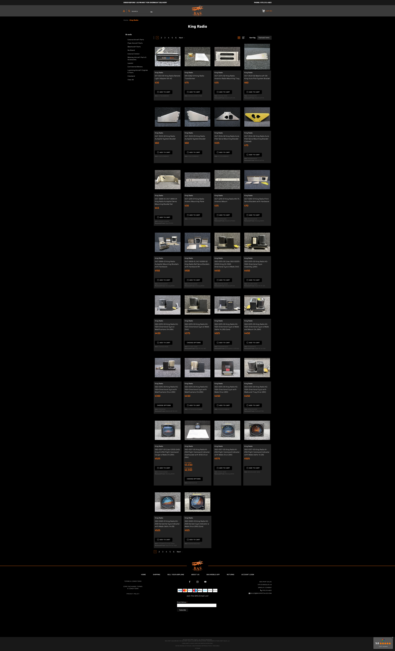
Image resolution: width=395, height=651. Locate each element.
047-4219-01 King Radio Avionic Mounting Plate (194, 200)
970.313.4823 (266, 2)
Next (181, 37)
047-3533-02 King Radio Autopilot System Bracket (165, 137)
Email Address (182, 602)
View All (131, 79)
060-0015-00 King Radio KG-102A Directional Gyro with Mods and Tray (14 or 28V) (256, 389)
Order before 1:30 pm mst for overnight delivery (145, 2)
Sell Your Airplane (175, 574)
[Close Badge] (392, 638)
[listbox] (264, 38)
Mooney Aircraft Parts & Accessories (137, 58)
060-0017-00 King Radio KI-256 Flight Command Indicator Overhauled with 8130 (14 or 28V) (197, 453)
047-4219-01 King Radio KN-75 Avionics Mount (226, 200)
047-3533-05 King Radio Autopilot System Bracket (195, 137)
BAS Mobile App (213, 574)
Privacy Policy (133, 594)
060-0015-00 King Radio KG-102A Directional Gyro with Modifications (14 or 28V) (166, 389)
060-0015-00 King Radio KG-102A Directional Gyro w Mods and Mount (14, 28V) (256, 327)
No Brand (131, 50)
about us (195, 574)
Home (143, 574)
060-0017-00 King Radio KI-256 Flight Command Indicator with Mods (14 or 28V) (227, 452)
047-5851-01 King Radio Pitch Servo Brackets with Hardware (256, 200)
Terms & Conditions (133, 581)
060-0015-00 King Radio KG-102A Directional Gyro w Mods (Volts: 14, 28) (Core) (226, 327)
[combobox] (141, 11)
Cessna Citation (133, 54)
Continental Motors (135, 66)
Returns (230, 574)
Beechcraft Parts (134, 46)
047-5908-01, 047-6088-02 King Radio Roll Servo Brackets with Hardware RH (197, 264)
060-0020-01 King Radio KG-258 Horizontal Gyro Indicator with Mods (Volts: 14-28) (167, 524)
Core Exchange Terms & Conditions (132, 587)
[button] (197, 628)
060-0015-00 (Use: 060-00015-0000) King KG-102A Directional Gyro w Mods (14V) (227, 264)
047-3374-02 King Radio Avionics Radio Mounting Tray (226, 77)
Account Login (247, 574)
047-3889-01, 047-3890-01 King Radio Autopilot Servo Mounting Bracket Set (166, 201)
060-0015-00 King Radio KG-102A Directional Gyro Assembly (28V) (256, 264)
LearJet (130, 63)
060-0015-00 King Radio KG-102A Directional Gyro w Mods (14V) (197, 327)
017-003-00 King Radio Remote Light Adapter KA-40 (167, 77)
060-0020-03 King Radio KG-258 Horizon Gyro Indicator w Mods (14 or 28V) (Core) (197, 524)
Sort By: (252, 37)
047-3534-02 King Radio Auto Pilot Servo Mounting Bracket (226, 137)
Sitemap (197, 648)
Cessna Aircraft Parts (136, 39)
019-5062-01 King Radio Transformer (194, 77)
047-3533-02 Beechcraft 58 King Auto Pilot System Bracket (257, 77)
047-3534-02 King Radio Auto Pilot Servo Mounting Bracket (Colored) (256, 139)
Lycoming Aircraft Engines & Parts (138, 71)
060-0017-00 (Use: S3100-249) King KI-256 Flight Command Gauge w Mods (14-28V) (167, 452)
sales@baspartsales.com (261, 593)
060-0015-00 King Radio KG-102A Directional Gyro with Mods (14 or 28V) (226, 389)
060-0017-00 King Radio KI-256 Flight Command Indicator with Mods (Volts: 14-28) (256, 452)
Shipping (156, 574)
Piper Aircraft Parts (135, 43)
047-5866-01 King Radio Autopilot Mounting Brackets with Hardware (167, 264)
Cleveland (131, 76)
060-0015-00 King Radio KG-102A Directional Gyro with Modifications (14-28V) (196, 389)
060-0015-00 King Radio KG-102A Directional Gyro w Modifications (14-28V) (166, 327)
